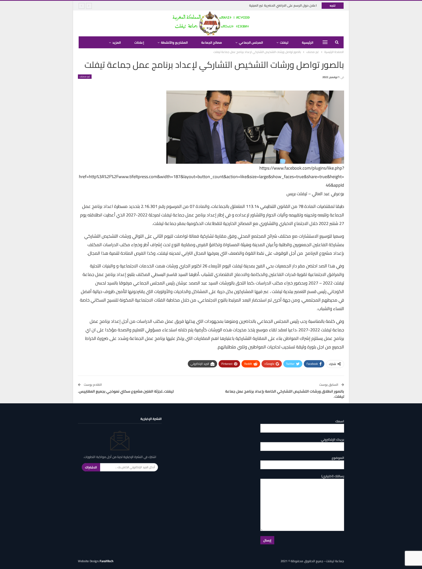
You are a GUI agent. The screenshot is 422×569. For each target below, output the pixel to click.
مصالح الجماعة (211, 42)
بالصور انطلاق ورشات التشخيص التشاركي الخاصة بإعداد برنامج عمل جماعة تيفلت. (284, 394)
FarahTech (106, 561)
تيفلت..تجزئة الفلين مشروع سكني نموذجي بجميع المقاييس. (126, 391)
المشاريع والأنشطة (174, 42)
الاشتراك (91, 467)
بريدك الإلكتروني (332, 439)
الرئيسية (307, 42)
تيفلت (284, 42)
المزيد (116, 42)
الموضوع (338, 458)
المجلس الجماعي (251, 42)
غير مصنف (84, 76)
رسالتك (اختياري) (332, 476)
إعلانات (139, 42)
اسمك (339, 421)
